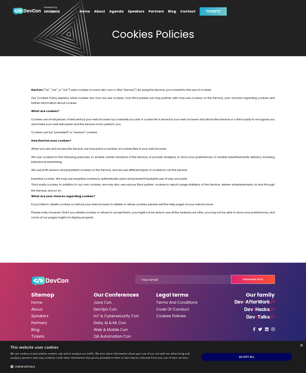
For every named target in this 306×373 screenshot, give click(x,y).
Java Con (103, 302)
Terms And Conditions (177, 302)
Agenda (116, 11)
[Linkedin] (267, 329)
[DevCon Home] (26, 11)
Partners (156, 11)
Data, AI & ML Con (110, 322)
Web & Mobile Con (111, 329)
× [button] (301, 345)
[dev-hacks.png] (259, 309)
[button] (102, 367)
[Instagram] (273, 329)
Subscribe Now (253, 279)
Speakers (136, 11)
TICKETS (213, 11)
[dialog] (153, 357)
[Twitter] (260, 329)
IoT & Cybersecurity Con (116, 315)
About (99, 11)
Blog (172, 11)
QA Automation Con (112, 336)
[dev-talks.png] (260, 317)
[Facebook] (254, 329)
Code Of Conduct (172, 309)
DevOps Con (105, 309)
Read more (17, 362)
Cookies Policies (171, 315)
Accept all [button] (247, 357)
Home (85, 11)
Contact (187, 11)
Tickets (37, 336)
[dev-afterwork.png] (255, 302)
